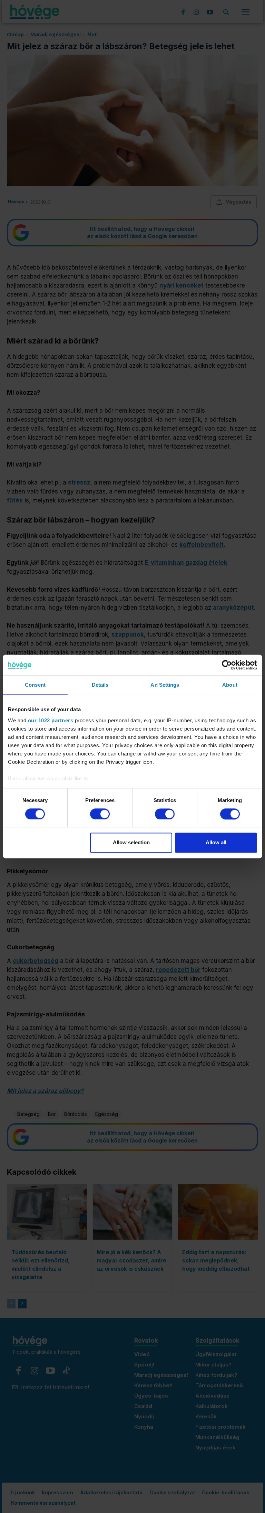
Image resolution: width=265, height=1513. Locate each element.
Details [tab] (100, 685)
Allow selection (131, 843)
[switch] (100, 813)
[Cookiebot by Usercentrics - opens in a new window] (227, 665)
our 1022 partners (50, 720)
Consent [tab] (35, 685)
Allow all (216, 843)
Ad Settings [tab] (164, 685)
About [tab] (229, 685)
